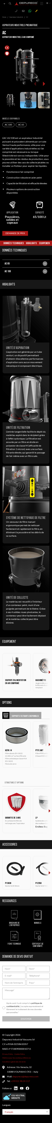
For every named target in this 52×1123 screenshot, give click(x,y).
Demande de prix (15, 233)
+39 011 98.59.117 (20, 1081)
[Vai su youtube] (21, 1088)
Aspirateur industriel (16, 17)
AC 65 (21, 124)
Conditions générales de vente (14, 1062)
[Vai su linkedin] (15, 1088)
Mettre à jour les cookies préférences (16, 1058)
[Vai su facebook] (27, 1088)
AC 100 (8, 124)
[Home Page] (26, 3)
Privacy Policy (7, 1054)
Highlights (31, 243)
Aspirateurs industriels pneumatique (20, 25)
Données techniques (13, 243)
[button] (43, 83)
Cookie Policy (19, 1054)
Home (4, 17)
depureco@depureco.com (25, 1076)
